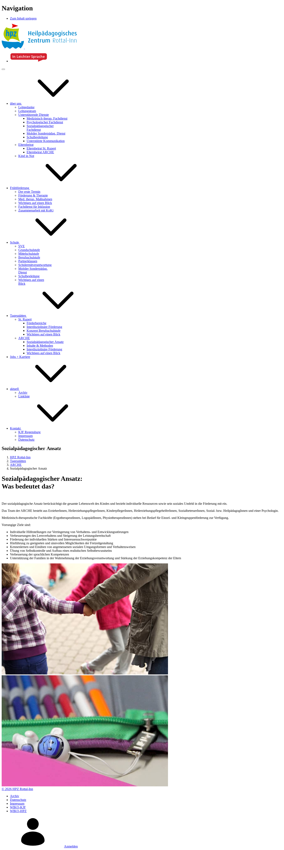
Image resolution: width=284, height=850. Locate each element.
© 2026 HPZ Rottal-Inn (17, 789)
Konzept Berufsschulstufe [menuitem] (44, 330)
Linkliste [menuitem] (24, 396)
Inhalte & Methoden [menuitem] (40, 345)
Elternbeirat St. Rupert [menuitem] (41, 148)
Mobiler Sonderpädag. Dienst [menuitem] (46, 133)
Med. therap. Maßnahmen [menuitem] (35, 199)
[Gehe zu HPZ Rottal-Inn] (39, 47)
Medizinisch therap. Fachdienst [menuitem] (47, 118)
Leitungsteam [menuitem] (27, 111)
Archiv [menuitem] (22, 392)
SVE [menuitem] (21, 246)
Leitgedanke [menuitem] (26, 107)
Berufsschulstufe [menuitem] (29, 257)
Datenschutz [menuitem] (26, 439)
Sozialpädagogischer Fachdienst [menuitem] (40, 127)
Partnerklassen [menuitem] (27, 261)
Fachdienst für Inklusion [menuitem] (34, 206)
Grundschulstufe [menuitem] (29, 250)
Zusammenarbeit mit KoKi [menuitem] (35, 210)
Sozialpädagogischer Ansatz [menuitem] (45, 342)
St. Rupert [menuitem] (25, 319)
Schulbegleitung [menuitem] (37, 137)
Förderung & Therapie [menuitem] (33, 195)
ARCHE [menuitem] (24, 338)
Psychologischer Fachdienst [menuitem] (45, 122)
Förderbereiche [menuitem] (36, 323)
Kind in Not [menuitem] (26, 156)
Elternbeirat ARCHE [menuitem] (40, 152)
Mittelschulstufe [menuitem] (28, 253)
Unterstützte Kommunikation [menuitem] (46, 141)
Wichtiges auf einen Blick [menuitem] (35, 203)
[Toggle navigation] (3, 69)
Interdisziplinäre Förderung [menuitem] (44, 327)
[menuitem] (47, 103)
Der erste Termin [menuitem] (29, 191)
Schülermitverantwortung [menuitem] (35, 265)
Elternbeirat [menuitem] (25, 144)
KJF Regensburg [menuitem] (29, 432)
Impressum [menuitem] (25, 436)
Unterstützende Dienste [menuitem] (33, 114)
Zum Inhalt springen (23, 18)
